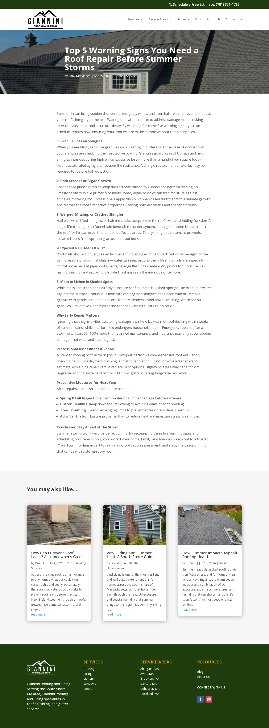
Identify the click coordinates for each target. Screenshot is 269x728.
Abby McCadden (80, 76)
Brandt (39, 563)
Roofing (89, 669)
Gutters (89, 678)
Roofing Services (126, 76)
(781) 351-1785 (227, 4)
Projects (183, 19)
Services (133, 19)
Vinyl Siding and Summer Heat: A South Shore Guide (130, 554)
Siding (88, 674)
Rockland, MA (149, 694)
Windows (90, 684)
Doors (88, 689)
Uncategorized (117, 568)
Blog (198, 19)
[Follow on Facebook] (200, 699)
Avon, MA (147, 674)
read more (38, 614)
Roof (70, 563)
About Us (213, 19)
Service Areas (158, 19)
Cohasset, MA (150, 689)
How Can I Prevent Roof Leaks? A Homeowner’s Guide (57, 554)
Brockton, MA (149, 678)
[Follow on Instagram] (209, 699)
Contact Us (234, 19)
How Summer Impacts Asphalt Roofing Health (209, 554)
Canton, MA (148, 684)
